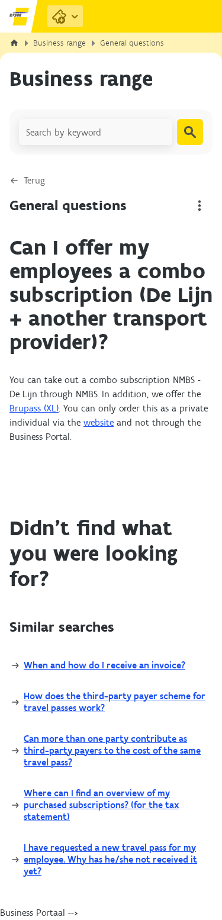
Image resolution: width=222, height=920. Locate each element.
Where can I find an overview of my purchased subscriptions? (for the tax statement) (101, 804)
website (98, 422)
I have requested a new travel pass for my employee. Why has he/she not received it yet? (110, 859)
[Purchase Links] (65, 16)
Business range (59, 43)
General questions (132, 43)
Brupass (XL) (34, 408)
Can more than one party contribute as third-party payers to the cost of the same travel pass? (112, 750)
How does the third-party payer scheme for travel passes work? (114, 701)
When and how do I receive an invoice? (104, 665)
